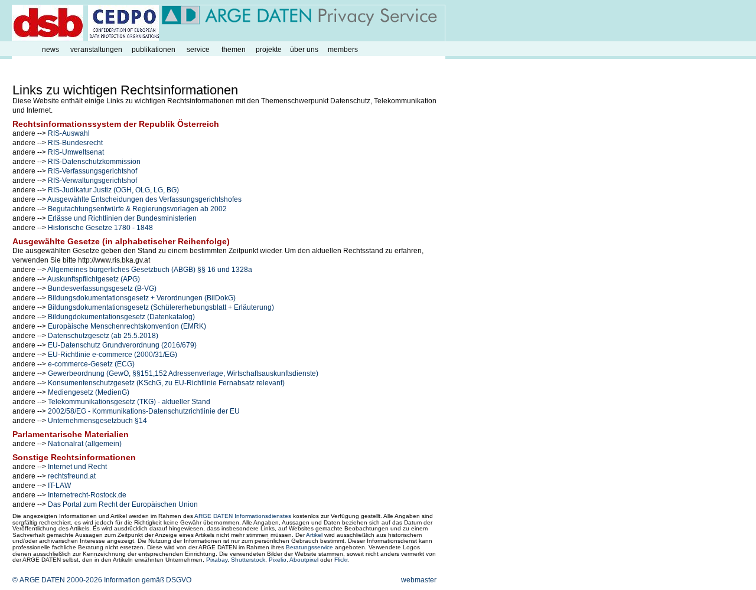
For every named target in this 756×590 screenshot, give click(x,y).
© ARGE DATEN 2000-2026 (57, 580)
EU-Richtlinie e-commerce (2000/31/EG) (112, 354)
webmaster (418, 580)
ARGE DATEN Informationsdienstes (242, 516)
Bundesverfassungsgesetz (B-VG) (102, 288)
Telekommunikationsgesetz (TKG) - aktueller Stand (129, 402)
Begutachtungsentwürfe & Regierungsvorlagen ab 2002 (137, 209)
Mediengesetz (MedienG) (88, 392)
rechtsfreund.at (72, 476)
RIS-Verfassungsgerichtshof (92, 171)
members (343, 49)
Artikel (314, 535)
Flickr (340, 559)
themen (233, 49)
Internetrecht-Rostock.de (87, 495)
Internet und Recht (77, 467)
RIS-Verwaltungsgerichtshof (92, 180)
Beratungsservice (309, 547)
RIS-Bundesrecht (75, 143)
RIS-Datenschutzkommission (94, 162)
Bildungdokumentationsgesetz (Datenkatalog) (121, 317)
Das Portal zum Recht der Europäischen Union (123, 504)
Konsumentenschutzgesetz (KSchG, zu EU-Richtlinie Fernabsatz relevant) (166, 383)
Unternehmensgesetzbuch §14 (97, 421)
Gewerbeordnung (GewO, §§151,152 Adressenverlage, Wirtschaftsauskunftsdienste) (183, 373)
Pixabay (216, 559)
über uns (304, 49)
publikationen (153, 49)
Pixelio (277, 559)
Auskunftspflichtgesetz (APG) (93, 279)
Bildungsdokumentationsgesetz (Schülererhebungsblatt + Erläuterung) (161, 307)
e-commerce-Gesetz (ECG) (91, 364)
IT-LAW (59, 485)
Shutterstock (248, 559)
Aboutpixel (303, 559)
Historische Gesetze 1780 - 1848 (100, 228)
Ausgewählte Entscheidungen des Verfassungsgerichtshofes (144, 199)
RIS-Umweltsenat (76, 152)
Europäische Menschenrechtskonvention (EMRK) (127, 326)
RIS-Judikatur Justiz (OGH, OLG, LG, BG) (113, 190)
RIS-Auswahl (69, 133)
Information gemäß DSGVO (147, 580)
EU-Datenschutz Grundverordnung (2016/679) (122, 345)
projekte (269, 49)
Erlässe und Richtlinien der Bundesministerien (122, 218)
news (50, 49)
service (198, 49)
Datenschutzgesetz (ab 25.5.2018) (103, 336)
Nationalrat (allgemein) (85, 444)
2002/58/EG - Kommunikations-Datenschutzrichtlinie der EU (144, 411)
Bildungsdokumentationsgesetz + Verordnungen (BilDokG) (142, 298)
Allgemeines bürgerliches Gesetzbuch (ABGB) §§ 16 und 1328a (149, 270)
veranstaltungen (96, 49)
